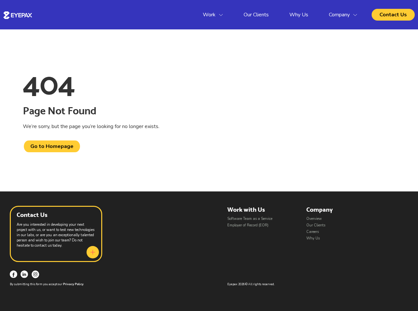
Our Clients (256, 14)
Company (339, 14)
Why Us (298, 14)
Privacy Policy (73, 284)
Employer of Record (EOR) (247, 225)
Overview (314, 218)
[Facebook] (13, 274)
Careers (312, 231)
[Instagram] (35, 274)
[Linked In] (24, 274)
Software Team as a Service (249, 218)
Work (209, 14)
